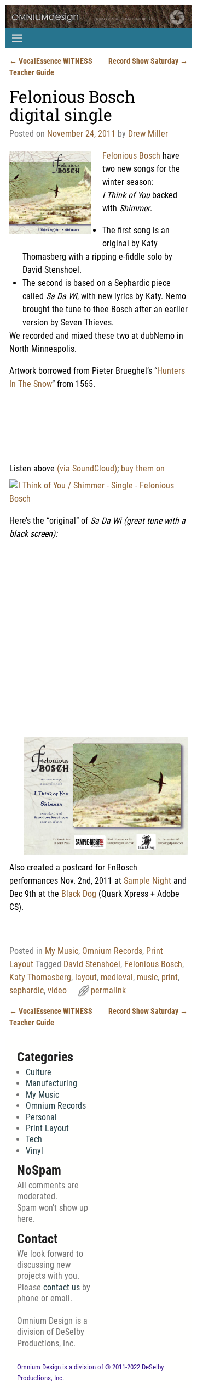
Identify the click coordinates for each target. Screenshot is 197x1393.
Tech (34, 1139)
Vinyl (34, 1150)
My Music (61, 951)
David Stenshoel (91, 964)
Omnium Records (112, 951)
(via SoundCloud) (87, 468)
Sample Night (147, 880)
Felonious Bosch (131, 155)
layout (86, 977)
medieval (117, 977)
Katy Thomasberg (40, 977)
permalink (108, 990)
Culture (38, 1072)
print (169, 977)
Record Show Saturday (148, 61)
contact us (61, 1287)
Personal (41, 1117)
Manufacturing (51, 1083)
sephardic (26, 990)
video (57, 990)
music (147, 977)
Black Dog (78, 894)
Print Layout (47, 1128)
